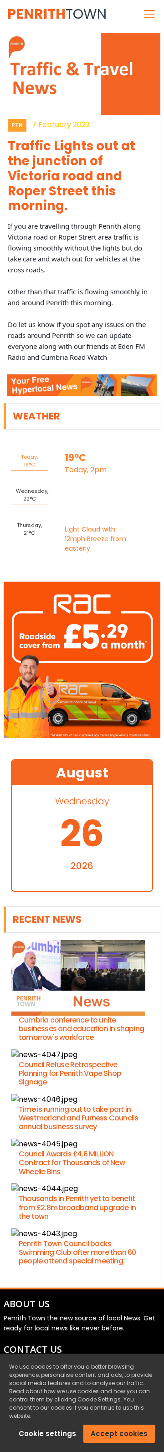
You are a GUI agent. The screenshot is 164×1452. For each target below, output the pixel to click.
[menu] (149, 14)
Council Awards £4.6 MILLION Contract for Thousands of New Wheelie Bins (72, 1163)
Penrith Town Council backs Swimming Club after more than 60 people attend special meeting (77, 1252)
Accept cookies (119, 1433)
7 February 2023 (61, 124)
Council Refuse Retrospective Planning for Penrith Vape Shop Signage (70, 1073)
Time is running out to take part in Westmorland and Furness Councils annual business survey (78, 1118)
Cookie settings (47, 1433)
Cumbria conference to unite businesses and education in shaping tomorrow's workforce (81, 1029)
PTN (17, 125)
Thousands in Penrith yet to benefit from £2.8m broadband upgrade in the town (77, 1207)
